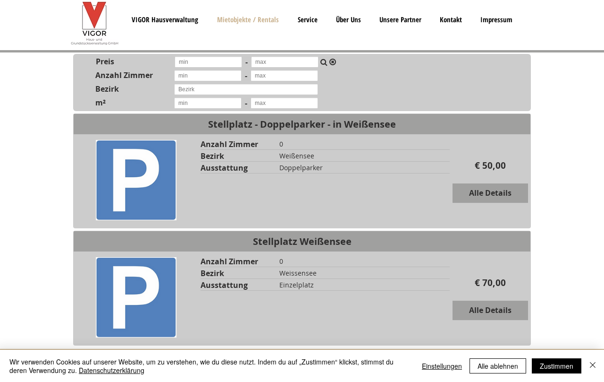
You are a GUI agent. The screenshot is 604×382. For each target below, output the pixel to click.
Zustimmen (556, 366)
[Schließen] (592, 365)
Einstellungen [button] (442, 366)
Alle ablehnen (498, 366)
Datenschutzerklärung (111, 370)
